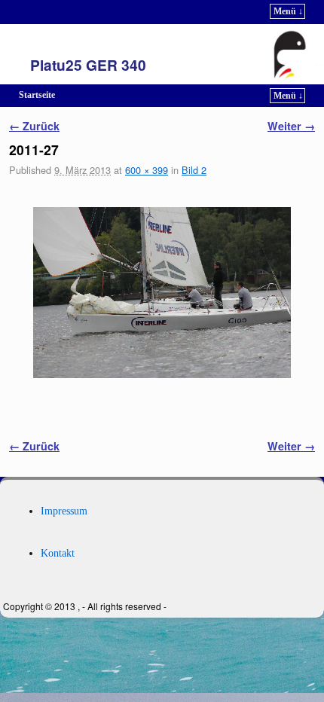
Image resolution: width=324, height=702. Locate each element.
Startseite (37, 95)
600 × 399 (146, 170)
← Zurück (34, 125)
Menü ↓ (288, 11)
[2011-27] (162, 293)
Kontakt (58, 553)
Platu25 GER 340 (88, 64)
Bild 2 (194, 170)
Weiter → (291, 125)
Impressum (64, 511)
